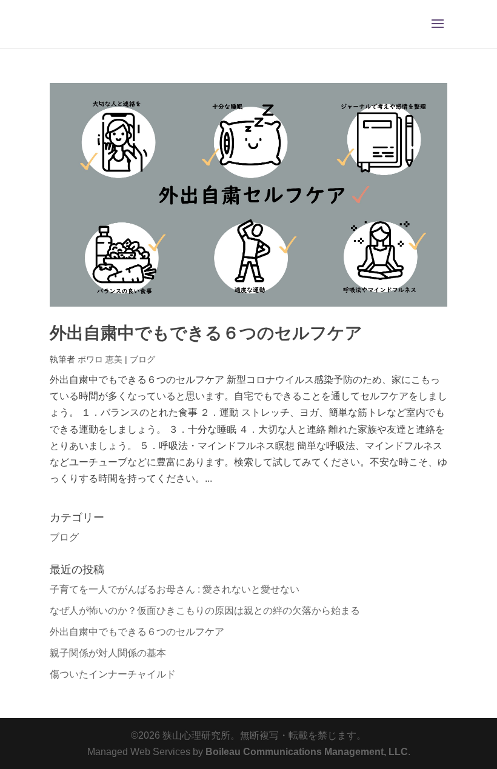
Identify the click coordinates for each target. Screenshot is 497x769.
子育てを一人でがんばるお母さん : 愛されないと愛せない (174, 589)
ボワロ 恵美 (100, 359)
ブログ (142, 359)
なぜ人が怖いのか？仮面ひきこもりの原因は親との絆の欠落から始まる (205, 610)
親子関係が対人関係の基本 (108, 653)
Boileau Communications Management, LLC (306, 752)
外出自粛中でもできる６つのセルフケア (206, 333)
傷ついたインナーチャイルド (113, 674)
